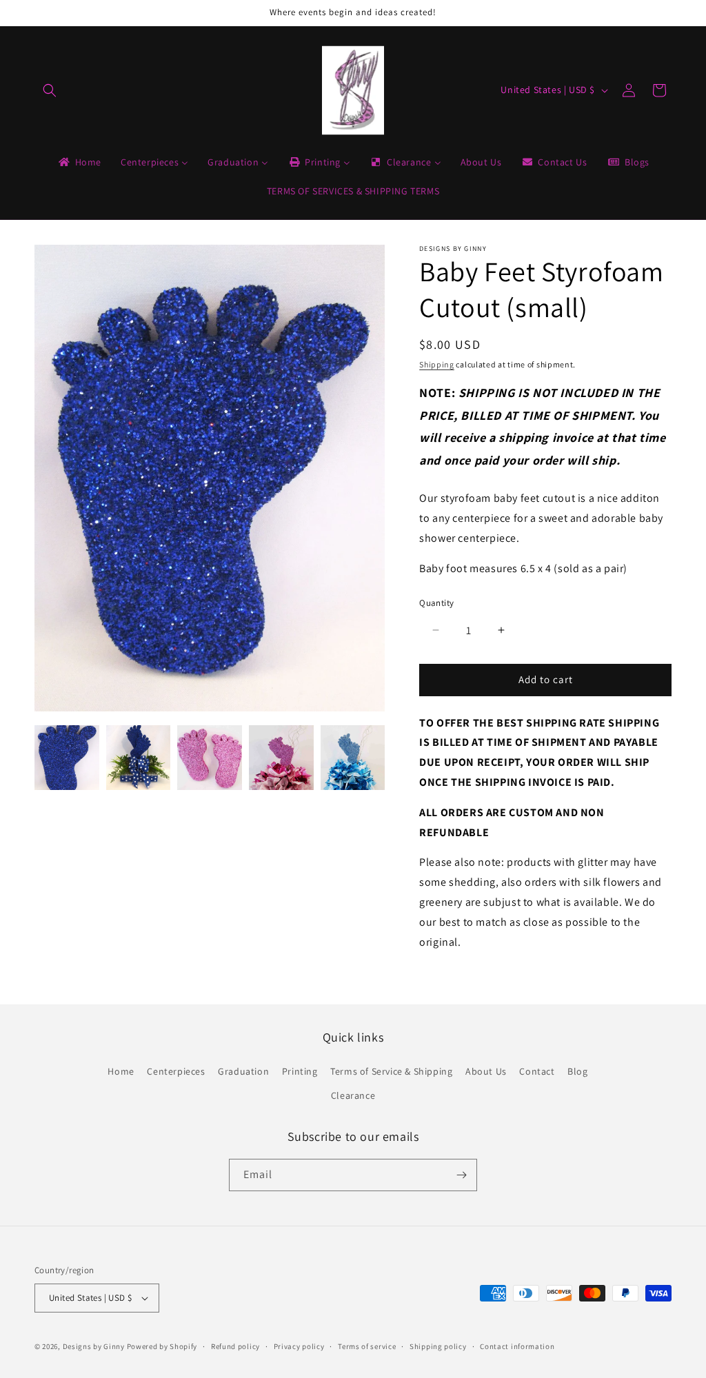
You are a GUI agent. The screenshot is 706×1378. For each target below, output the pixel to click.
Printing (300, 1071)
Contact (536, 1071)
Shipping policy (438, 1346)
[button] (49, 90)
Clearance (353, 1095)
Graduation (243, 1071)
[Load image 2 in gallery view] (138, 757)
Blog (577, 1071)
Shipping (436, 364)
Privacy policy (299, 1346)
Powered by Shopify (162, 1346)
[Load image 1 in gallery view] (66, 757)
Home (121, 1071)
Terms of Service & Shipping (391, 1071)
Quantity (436, 603)
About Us (486, 1071)
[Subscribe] (461, 1175)
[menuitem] (79, 162)
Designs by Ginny (94, 1346)
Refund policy (235, 1346)
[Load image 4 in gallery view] (281, 757)
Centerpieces (176, 1071)
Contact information (517, 1346)
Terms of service (367, 1346)
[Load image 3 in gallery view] (209, 757)
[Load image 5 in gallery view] (353, 757)
